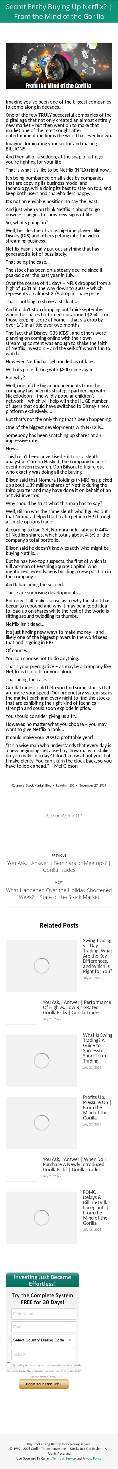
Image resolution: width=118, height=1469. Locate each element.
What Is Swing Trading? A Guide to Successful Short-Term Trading (97, 1048)
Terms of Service (64, 1458)
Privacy (52, 1376)
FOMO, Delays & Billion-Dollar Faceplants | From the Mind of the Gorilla (96, 1208)
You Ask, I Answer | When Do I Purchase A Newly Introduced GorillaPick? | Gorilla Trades (74, 1165)
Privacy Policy (91, 1458)
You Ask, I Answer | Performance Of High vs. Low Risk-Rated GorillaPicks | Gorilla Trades (77, 1008)
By (65, 785)
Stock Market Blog (39, 785)
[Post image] (41, 966)
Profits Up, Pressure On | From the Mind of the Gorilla (97, 1108)
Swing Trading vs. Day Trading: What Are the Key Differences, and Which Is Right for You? (97, 956)
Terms (43, 1376)
